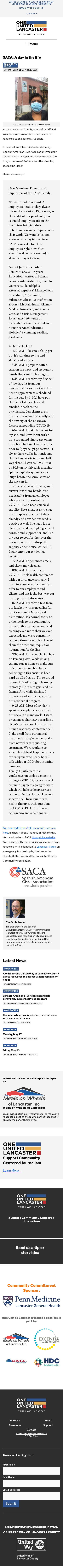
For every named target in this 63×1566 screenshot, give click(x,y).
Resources (15, 1425)
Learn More (12, 1170)
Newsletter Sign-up (31, 8)
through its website (43, 837)
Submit (11, 1503)
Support (48, 1425)
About (48, 1420)
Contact (31, 1430)
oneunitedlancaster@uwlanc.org (31, 1434)
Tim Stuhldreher (15, 70)
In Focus (15, 1420)
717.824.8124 (31, 1436)
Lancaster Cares (46, 846)
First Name (9, 1464)
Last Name (9, 1477)
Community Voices (10, 65)
